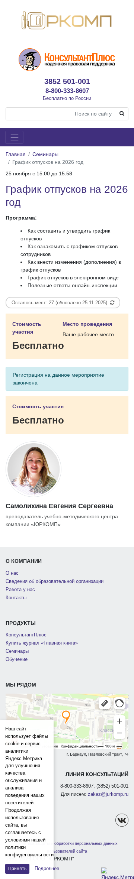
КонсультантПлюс (26, 635)
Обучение (17, 659)
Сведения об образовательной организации (54, 581)
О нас (12, 573)
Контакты (16, 597)
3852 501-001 (67, 81)
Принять (17, 868)
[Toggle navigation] (14, 137)
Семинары (45, 154)
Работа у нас (20, 589)
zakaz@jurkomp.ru (108, 794)
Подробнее (47, 868)
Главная (16, 154)
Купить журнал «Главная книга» (42, 643)
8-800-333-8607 (67, 90)
